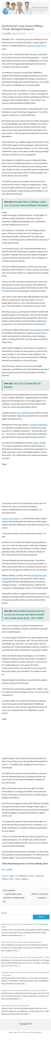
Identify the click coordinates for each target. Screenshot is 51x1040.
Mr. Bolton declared (14, 288)
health (7, 34)
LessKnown (39, 876)
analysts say (15, 312)
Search (4, 913)
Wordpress (37, 1032)
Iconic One (13, 1032)
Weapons (24, 879)
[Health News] (25, 14)
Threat (17, 879)
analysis (35, 443)
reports (17, 249)
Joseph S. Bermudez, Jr (11, 519)
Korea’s (31, 876)
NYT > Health (7, 869)
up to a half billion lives (25, 413)
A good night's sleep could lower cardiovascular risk (14, 897)
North (11, 879)
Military (5, 879)
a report (13, 404)
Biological (23, 876)
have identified (36, 330)
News (12, 876)
